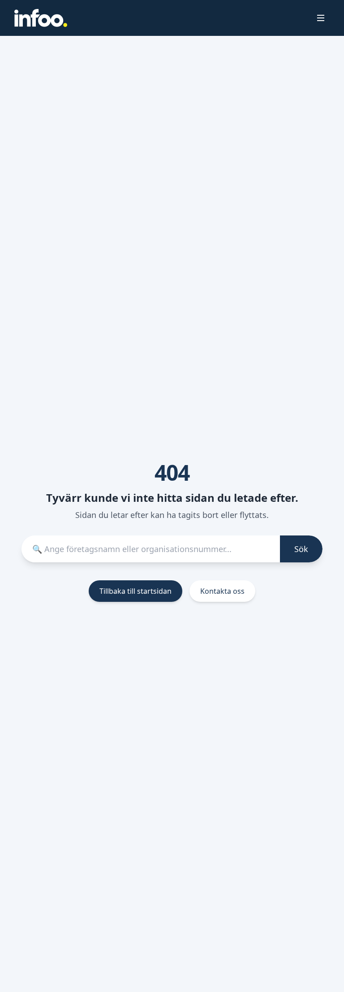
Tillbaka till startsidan (135, 591)
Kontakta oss (222, 591)
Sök (301, 549)
